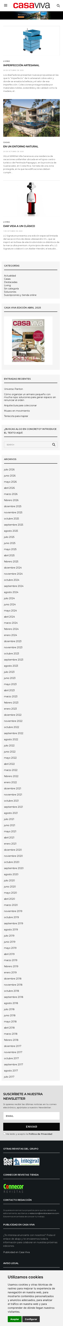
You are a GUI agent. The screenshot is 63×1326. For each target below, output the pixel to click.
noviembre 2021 (13, 794)
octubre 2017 (11, 1058)
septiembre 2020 (14, 868)
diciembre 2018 (12, 978)
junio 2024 (10, 604)
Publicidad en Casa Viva (16, 1252)
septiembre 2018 (13, 997)
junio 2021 (9, 825)
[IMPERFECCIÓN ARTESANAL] (31, 41)
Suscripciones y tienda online (20, 295)
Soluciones (10, 292)
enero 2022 (10, 782)
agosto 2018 (11, 1003)
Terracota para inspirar (16, 416)
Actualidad (10, 276)
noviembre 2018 (13, 984)
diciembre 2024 (13, 567)
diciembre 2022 (12, 714)
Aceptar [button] (14, 1319)
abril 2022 (9, 764)
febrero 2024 (11, 629)
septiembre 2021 (13, 806)
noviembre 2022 (13, 721)
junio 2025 (9, 543)
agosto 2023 (11, 665)
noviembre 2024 (13, 573)
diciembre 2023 (12, 641)
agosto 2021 (11, 813)
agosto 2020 (11, 874)
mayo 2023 (10, 684)
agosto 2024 (11, 592)
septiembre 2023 (13, 659)
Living (6, 61)
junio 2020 (10, 886)
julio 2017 (9, 1076)
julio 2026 (9, 469)
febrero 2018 (11, 1040)
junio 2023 (10, 678)
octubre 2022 (11, 727)
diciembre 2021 (12, 788)
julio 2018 (9, 1009)
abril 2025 (9, 555)
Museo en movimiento (17, 410)
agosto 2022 (11, 739)
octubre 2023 (11, 653)
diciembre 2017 (12, 1046)
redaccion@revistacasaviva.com (44, 1213)
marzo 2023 (10, 696)
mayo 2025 (10, 549)
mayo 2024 (10, 610)
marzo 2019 (10, 960)
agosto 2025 (11, 530)
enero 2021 (10, 843)
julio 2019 (9, 935)
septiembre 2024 (13, 586)
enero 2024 (10, 635)
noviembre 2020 (13, 856)
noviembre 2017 (13, 1052)
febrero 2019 (11, 966)
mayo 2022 (10, 757)
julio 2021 (9, 819)
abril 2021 (9, 837)
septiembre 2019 (13, 923)
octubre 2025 (11, 518)
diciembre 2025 (12, 506)
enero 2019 (10, 972)
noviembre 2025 (13, 512)
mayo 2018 (10, 1021)
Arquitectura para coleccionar (20, 405)
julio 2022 (9, 745)
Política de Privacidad (40, 1134)
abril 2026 (9, 487)
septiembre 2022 (13, 733)
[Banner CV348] (31, 15)
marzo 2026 (10, 494)
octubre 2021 (11, 800)
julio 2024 (9, 598)
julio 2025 (9, 537)
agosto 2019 (11, 929)
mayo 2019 (10, 948)
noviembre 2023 (13, 647)
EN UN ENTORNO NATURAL (20, 146)
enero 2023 (10, 708)
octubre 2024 (11, 580)
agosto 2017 (11, 1070)
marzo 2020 (11, 905)
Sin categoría (11, 288)
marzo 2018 (10, 1033)
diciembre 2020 (13, 849)
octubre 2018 (11, 990)
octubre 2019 (11, 917)
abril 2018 (9, 1027)
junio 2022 (10, 751)
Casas (6, 142)
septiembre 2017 (13, 1064)
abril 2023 (9, 690)
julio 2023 (9, 672)
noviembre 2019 (13, 911)
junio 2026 (10, 475)
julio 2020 (9, 880)
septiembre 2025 (13, 524)
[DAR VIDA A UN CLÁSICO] (31, 198)
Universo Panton (13, 389)
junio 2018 (10, 1015)
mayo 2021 (10, 831)
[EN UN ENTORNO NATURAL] (31, 118)
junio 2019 (9, 941)
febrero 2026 (11, 500)
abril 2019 (9, 954)
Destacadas (10, 282)
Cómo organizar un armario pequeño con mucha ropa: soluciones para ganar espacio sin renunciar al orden (30, 397)
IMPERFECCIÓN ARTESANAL (21, 65)
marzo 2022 (10, 770)
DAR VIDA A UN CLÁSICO (19, 226)
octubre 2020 (11, 862)
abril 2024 (9, 616)
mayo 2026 (10, 481)
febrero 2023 (11, 702)
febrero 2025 (11, 561)
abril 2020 (9, 898)
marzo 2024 (11, 622)
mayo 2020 (10, 892)
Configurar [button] (31, 1319)
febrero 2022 (11, 776)
